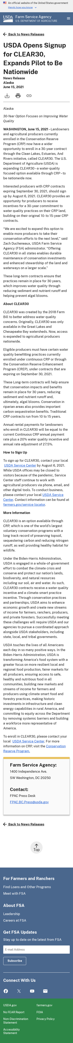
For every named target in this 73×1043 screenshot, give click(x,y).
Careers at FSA (14, 920)
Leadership (11, 914)
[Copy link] (28, 98)
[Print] (17, 98)
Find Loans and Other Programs (27, 887)
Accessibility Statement (11, 1031)
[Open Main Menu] (68, 19)
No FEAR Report (13, 1012)
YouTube (32, 991)
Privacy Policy (45, 1019)
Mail (45, 991)
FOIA (39, 1012)
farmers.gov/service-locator (24, 505)
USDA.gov (10, 1005)
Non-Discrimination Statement (15, 1020)
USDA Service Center (20, 465)
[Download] (6, 98)
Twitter (18, 991)
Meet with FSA (14, 893)
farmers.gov (44, 1005)
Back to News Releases (26, 34)
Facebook (5, 991)
